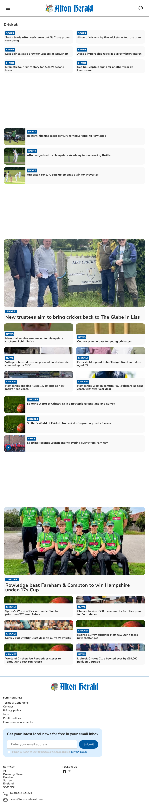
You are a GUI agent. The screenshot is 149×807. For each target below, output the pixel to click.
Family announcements (18, 722)
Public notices (12, 718)
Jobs (6, 714)
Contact (8, 706)
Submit (88, 744)
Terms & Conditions (16, 703)
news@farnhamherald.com (27, 799)
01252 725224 (23, 793)
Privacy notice (79, 751)
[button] (7, 8)
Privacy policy (12, 710)
